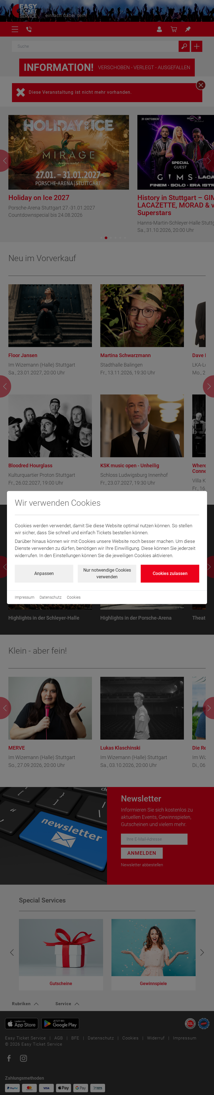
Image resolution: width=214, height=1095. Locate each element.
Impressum (24, 597)
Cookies (74, 597)
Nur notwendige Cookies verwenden (107, 573)
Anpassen (44, 573)
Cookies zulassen (170, 573)
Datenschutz (51, 597)
